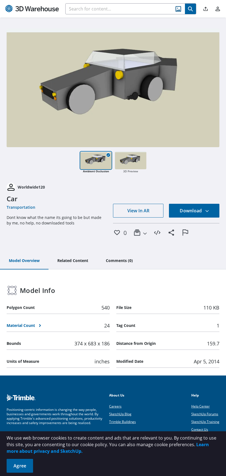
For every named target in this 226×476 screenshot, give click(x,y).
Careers (115, 406)
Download (191, 211)
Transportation (21, 207)
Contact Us (199, 429)
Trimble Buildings (122, 421)
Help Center (200, 406)
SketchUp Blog (120, 414)
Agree (20, 466)
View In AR (138, 211)
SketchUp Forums (204, 414)
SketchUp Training (205, 421)
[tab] (24, 260)
